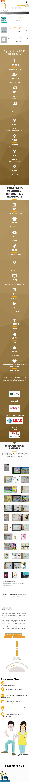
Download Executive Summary (13, 634)
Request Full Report (19, 637)
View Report (8, 637)
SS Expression (18, 37)
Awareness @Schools (18, 27)
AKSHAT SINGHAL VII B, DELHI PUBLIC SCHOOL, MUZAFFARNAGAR (14, 365)
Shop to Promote (18, 17)
